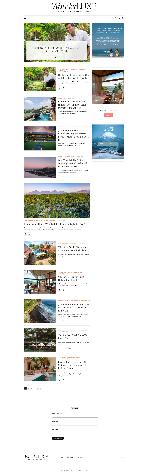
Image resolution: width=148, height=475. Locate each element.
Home (62, 457)
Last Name (55, 429)
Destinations (55, 18)
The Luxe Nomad (70, 457)
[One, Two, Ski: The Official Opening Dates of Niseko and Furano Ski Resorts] (40, 167)
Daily (40, 44)
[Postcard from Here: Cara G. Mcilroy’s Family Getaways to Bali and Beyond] (40, 369)
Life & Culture (63, 44)
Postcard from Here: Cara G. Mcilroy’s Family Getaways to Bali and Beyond (72, 365)
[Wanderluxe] (74, 7)
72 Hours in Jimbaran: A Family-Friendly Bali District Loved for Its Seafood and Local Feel (73, 135)
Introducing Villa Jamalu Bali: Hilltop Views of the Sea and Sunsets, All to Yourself (72, 104)
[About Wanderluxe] (108, 40)
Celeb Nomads (62, 357)
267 (37, 388)
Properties (68, 18)
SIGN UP (108, 115)
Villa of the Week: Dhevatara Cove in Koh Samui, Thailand (72, 249)
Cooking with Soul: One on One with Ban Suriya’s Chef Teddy (73, 76)
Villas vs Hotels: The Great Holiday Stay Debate (71, 278)
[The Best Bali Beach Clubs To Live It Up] (40, 340)
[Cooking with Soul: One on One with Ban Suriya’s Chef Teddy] (40, 79)
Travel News (70, 156)
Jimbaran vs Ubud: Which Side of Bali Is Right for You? (54, 224)
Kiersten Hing (57, 55)
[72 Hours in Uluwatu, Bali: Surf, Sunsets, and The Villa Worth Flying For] (40, 311)
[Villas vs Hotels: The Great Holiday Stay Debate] (40, 282)
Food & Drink (82, 18)
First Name (55, 421)
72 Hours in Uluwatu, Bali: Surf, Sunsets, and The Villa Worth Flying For (73, 307)
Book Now (94, 18)
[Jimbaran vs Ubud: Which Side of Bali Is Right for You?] (57, 208)
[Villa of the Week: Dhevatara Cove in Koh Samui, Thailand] (40, 253)
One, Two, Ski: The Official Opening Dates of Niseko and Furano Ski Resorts (72, 163)
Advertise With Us (82, 457)
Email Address (57, 413)
